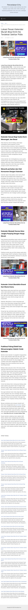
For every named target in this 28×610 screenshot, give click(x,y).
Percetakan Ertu (14, 5)
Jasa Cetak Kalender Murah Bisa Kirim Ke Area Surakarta (13, 440)
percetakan (18, 405)
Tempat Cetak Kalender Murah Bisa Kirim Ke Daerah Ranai (13, 474)
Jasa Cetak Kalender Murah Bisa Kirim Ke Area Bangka (12, 591)
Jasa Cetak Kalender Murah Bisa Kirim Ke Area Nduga (12, 526)
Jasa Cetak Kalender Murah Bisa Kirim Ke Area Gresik (12, 516)
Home (2, 23)
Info (6, 23)
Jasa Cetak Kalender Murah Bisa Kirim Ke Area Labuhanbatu (14, 581)
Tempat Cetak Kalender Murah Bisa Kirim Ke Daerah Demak (13, 506)
